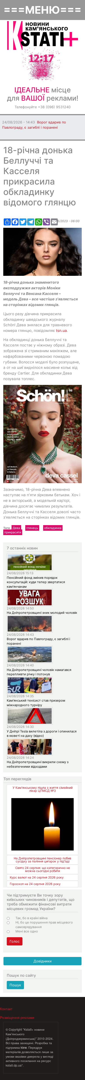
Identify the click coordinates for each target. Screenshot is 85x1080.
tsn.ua (61, 330)
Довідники (43, 961)
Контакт (6, 1008)
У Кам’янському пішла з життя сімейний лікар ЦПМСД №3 (43, 789)
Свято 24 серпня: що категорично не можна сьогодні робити (42, 869)
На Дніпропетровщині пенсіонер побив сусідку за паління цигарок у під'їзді (42, 859)
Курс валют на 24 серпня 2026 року (37, 877)
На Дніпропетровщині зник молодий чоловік (42, 613)
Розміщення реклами (17, 1017)
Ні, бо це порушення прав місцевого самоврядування (44, 924)
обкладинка (52, 528)
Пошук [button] (15, 985)
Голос (15, 941)
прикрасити (12, 532)
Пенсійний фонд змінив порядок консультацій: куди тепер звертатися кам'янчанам (36, 582)
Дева (16, 528)
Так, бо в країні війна (31, 918)
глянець (32, 528)
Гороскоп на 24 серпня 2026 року (35, 884)
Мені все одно (26, 931)
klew (24, 1047)
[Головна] (42, 35)
